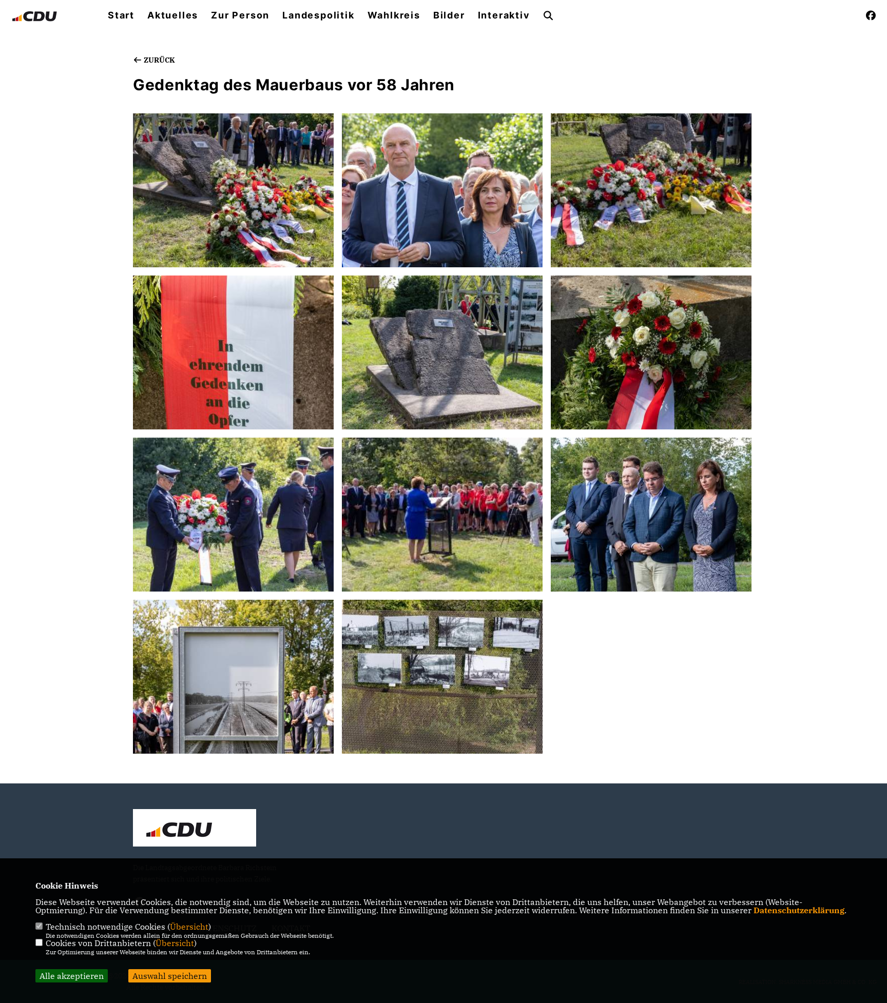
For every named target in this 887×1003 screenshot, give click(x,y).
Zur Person (240, 15)
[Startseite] (194, 829)
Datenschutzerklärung (799, 910)
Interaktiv (504, 15)
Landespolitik (318, 15)
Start (121, 15)
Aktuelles (172, 15)
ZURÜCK (158, 60)
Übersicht (189, 926)
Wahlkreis (394, 15)
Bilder (449, 15)
